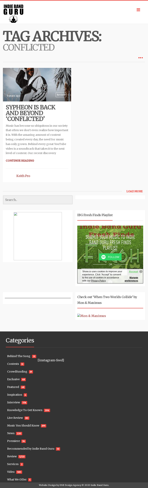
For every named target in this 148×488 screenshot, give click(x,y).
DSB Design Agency (70, 485)
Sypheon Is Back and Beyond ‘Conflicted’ (30, 113)
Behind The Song (18, 356)
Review (61, 94)
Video (11, 472)
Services (12, 464)
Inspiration (14, 394)
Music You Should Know (23, 425)
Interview (13, 402)
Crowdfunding (17, 371)
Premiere (13, 441)
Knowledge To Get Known (24, 410)
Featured (13, 387)
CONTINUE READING (20, 160)
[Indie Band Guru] (74, 12)
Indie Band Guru (99, 485)
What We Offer (17, 479)
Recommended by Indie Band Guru (30, 448)
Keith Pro (23, 176)
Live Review (15, 418)
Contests (13, 364)
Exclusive (13, 379)
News (10, 433)
